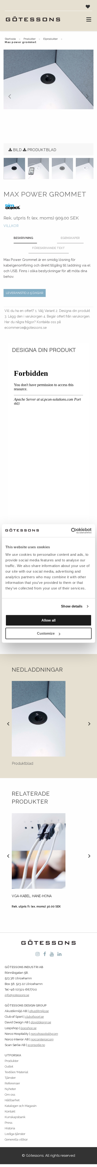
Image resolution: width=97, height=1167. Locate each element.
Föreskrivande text (48, 248)
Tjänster (10, 1077)
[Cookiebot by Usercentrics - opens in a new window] (71, 531)
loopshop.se (28, 1028)
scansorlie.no (36, 1045)
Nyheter (10, 1089)
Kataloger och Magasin (20, 1106)
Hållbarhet (12, 1100)
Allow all (48, 620)
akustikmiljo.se (39, 1011)
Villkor (11, 226)
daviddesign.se (41, 1022)
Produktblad (41, 150)
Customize (46, 633)
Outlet (9, 1066)
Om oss (10, 1094)
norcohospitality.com (44, 1033)
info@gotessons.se (17, 995)
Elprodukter (50, 38)
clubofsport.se (34, 1016)
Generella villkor (16, 1139)
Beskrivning (23, 238)
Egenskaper (70, 238)
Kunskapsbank (15, 1117)
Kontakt (10, 1111)
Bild (17, 150)
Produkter (30, 38)
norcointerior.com (42, 1039)
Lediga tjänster (15, 1134)
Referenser (12, 1083)
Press (8, 1122)
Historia (10, 1128)
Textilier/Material (16, 1072)
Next (89, 723)
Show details (71, 606)
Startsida (10, 38)
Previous (8, 723)
